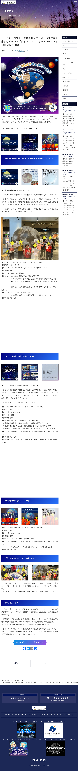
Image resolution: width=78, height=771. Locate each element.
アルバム (65, 98)
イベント (27, 51)
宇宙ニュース (66, 77)
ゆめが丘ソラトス (11, 603)
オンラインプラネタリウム (68, 63)
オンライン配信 (67, 73)
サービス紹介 (66, 58)
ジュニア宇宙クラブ (68, 41)
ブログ (16, 51)
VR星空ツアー (66, 94)
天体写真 (65, 86)
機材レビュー (66, 81)
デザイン (65, 69)
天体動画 (65, 90)
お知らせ (21, 51)
